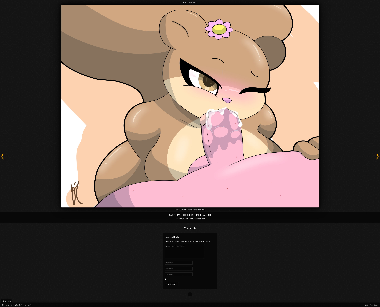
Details (185, 2)
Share (191, 2)
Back (195, 2)
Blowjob (181, 219)
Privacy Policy (6, 301)
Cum (186, 219)
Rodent (191, 219)
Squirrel (202, 219)
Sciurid (196, 219)
